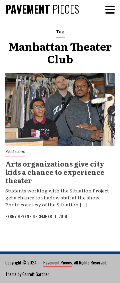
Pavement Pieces (57, 262)
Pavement (42, 9)
